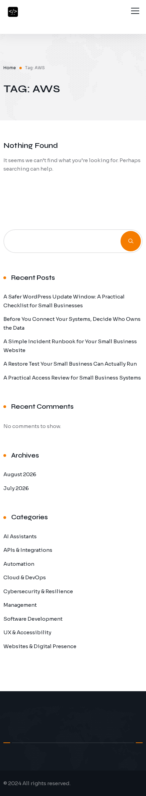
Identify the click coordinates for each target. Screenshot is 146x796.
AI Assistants (20, 536)
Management (20, 605)
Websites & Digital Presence (39, 646)
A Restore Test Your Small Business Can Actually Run (70, 364)
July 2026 (16, 488)
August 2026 (19, 474)
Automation (18, 564)
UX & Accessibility (27, 632)
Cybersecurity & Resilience (38, 591)
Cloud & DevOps (24, 577)
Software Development (32, 619)
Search (131, 241)
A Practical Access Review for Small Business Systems (72, 377)
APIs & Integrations (27, 550)
